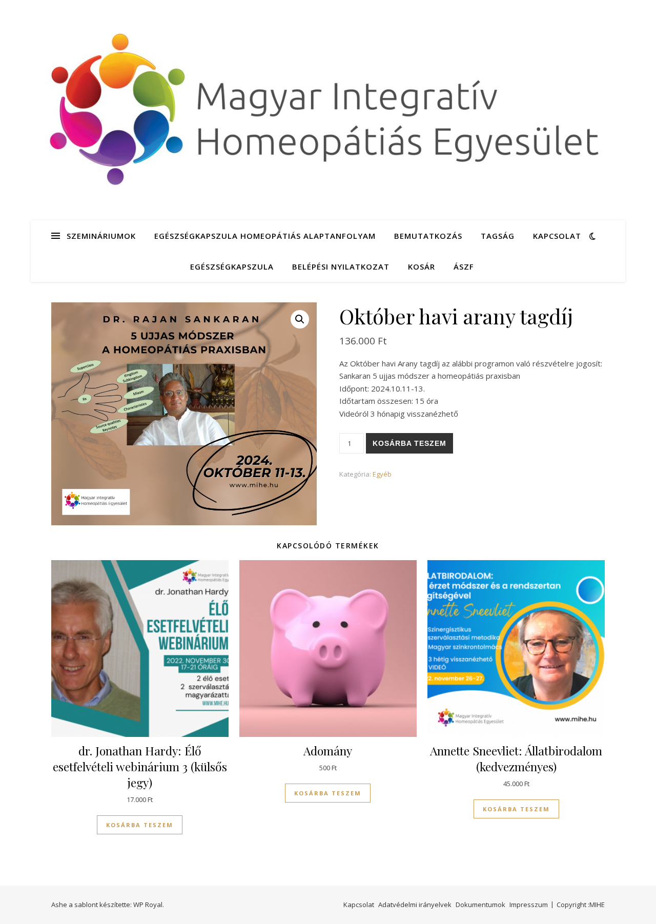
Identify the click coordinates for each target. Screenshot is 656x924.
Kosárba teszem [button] (139, 825)
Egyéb (382, 474)
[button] (300, 319)
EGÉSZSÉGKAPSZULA (232, 266)
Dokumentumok (480, 904)
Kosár (421, 266)
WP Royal (147, 904)
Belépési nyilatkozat (340, 266)
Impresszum (528, 904)
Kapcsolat (557, 236)
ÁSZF (464, 266)
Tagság (498, 236)
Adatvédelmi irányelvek (415, 904)
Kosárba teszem (409, 443)
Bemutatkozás (428, 236)
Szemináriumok (101, 236)
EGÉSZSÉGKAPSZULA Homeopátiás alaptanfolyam (265, 236)
